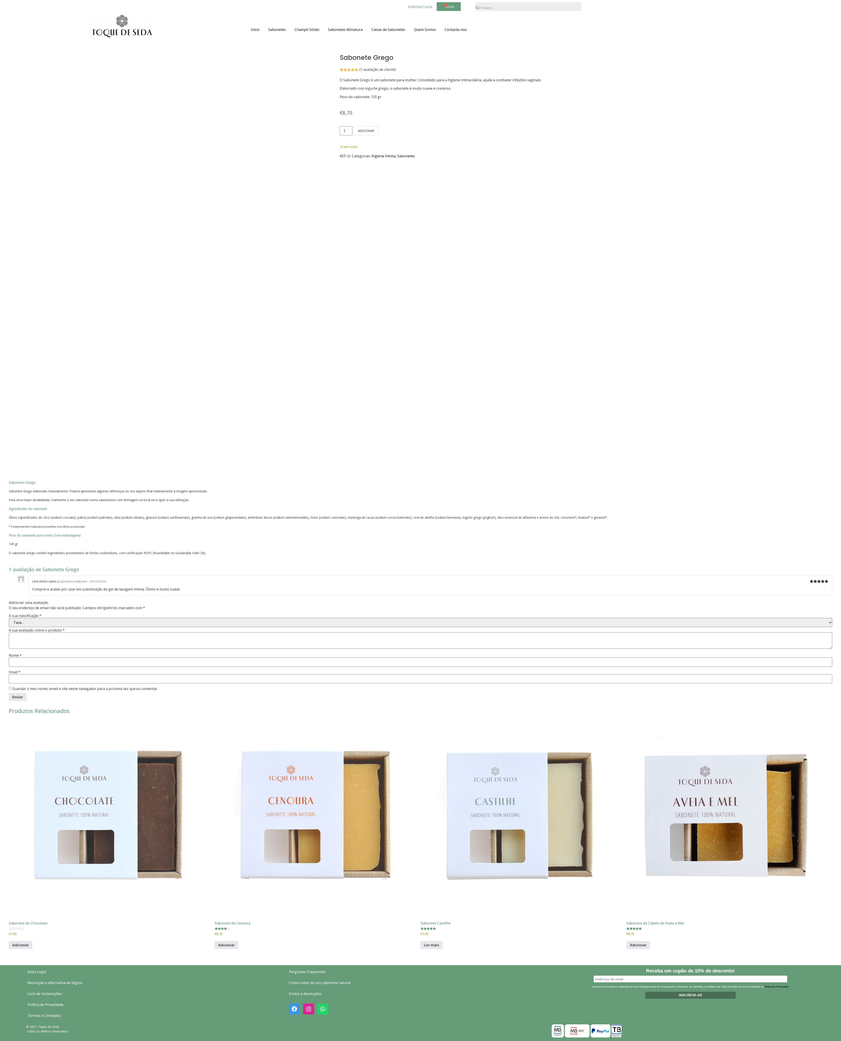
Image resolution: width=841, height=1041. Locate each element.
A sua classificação (25, 615)
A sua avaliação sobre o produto (37, 630)
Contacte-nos (456, 29)
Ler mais (431, 945)
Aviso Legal (36, 971)
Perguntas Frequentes (307, 971)
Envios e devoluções (305, 993)
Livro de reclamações (44, 993)
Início (255, 29)
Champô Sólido (307, 29)
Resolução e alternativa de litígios (54, 982)
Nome (15, 655)
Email (14, 672)
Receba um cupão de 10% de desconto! (690, 971)
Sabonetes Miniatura (345, 29)
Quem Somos (425, 29)
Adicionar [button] (20, 945)
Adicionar (366, 131)
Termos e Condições (44, 1015)
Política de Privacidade (45, 1004)
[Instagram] (308, 1009)
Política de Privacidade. (776, 986)
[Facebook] (294, 1009)
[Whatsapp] (322, 1009)
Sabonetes (277, 29)
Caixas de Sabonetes (388, 29)
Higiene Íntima (383, 156)
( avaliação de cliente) (377, 69)
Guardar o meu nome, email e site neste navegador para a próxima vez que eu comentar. (85, 688)
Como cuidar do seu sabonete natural (320, 982)
